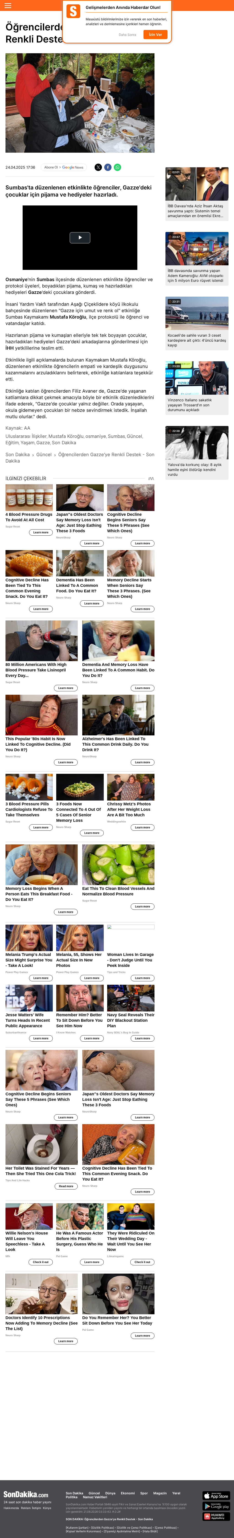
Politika (71, 1497)
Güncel (94, 1493)
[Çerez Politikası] (166, 1527)
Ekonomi (128, 1493)
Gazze (35, 292)
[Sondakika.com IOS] (216, 1495)
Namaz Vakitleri (95, 1497)
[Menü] (8, 5)
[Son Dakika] (27, 1494)
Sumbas (45, 279)
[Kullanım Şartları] (77, 1527)
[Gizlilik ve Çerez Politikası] (134, 1527)
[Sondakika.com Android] (216, 1506)
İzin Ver (155, 34)
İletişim (36, 1508)
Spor (144, 1493)
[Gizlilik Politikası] (102, 1527)
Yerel (176, 1493)
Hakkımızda (11, 1508)
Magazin (160, 1493)
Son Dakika (74, 1493)
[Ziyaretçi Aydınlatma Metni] (122, 1531)
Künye (47, 1508)
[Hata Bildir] (150, 1531)
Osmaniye (16, 279)
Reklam (26, 1508)
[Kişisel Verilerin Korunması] (83, 1531)
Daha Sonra (127, 35)
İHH (9, 348)
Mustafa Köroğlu (68, 317)
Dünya (110, 1493)
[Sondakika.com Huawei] (216, 1516)
